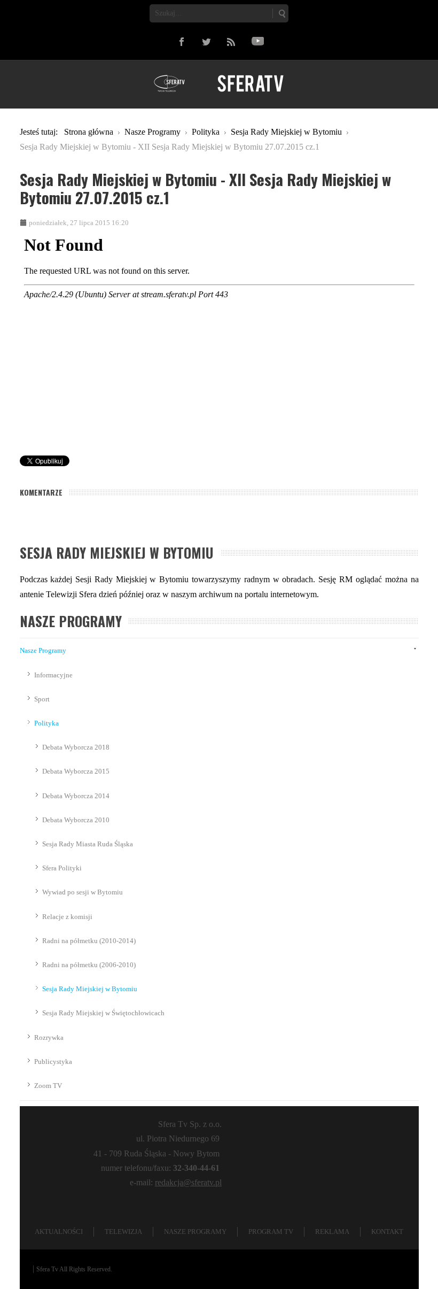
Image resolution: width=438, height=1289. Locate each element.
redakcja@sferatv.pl (188, 1182)
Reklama (332, 1232)
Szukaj (281, 13)
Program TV (270, 1232)
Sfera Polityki (62, 868)
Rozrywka (49, 1037)
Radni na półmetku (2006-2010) (89, 965)
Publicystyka (53, 1062)
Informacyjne (53, 675)
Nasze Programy (43, 650)
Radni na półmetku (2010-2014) (89, 941)
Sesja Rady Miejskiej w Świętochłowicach (103, 1013)
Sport (42, 699)
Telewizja (123, 1232)
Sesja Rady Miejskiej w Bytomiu (89, 989)
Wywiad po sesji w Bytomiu (82, 892)
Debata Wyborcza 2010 (76, 820)
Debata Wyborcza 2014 (76, 796)
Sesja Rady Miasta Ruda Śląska (87, 844)
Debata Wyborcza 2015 (76, 771)
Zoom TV (48, 1086)
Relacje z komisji (67, 917)
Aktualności (59, 1232)
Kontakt (387, 1232)
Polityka (46, 723)
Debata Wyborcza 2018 (76, 747)
